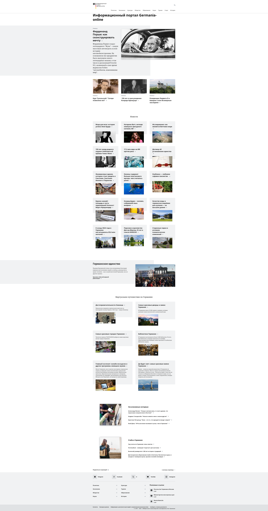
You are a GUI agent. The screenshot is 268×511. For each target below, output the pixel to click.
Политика (113, 10)
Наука (154, 10)
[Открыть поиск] (174, 4)
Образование (146, 10)
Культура (129, 10)
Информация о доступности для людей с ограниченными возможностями (129, 507)
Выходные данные (104, 507)
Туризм (160, 10)
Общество (137, 10)
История (172, 10)
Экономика (122, 10)
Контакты (95, 507)
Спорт (166, 10)
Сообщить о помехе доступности (158, 507)
